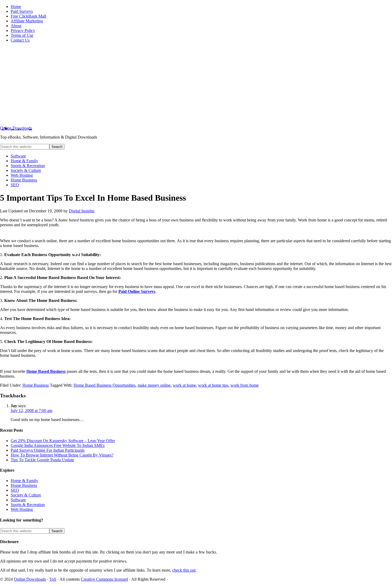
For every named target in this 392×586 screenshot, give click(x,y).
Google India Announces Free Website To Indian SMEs (58, 445)
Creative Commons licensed (104, 579)
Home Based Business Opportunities (104, 385)
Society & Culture (26, 495)
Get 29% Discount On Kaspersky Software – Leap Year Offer (63, 440)
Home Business (35, 385)
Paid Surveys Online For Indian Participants (48, 450)
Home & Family (24, 480)
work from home (244, 385)
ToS (52, 579)
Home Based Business (46, 371)
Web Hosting (22, 509)
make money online (154, 385)
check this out (183, 570)
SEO (15, 490)
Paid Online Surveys (136, 291)
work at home (184, 385)
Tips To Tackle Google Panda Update (42, 460)
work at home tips (213, 385)
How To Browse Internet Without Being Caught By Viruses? (62, 455)
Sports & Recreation (28, 504)
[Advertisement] (196, 84)
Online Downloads (16, 128)
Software (18, 500)
